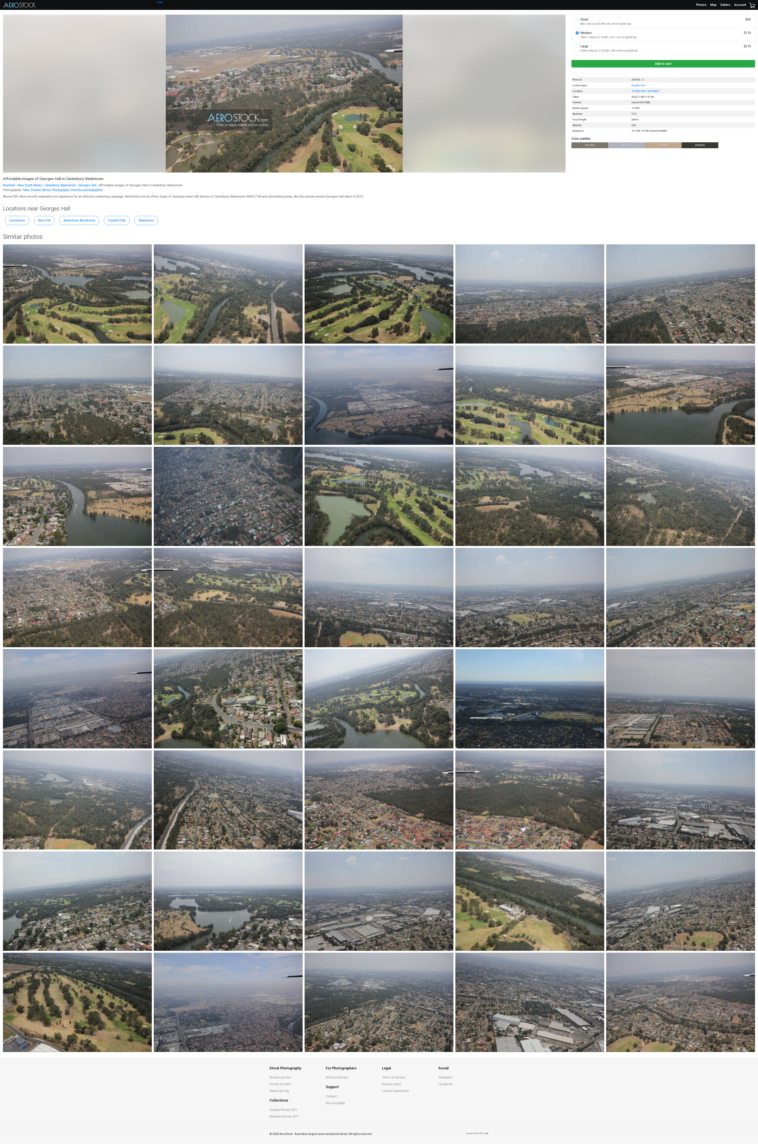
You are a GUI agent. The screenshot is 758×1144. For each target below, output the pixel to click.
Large (665, 48)
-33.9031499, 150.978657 (645, 91)
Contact (331, 1096)
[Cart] (752, 5)
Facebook (445, 1084)
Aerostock (19, 5)
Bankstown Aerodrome (79, 220)
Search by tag (279, 1091)
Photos (701, 5)
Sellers (725, 5)
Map (713, 5)
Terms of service (393, 1077)
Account (740, 5)
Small (665, 21)
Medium (665, 35)
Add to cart (663, 64)
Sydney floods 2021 (283, 1110)
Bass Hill (44, 220)
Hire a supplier (335, 1103)
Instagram (445, 1077)
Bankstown (146, 220)
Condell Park (117, 220)
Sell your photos (337, 1077)
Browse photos (280, 1077)
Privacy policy (391, 1084)
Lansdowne (17, 220)
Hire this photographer (86, 190)
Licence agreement (395, 1091)
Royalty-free (638, 85)
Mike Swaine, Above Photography (46, 190)
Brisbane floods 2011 (284, 1116)
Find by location (280, 1084)
